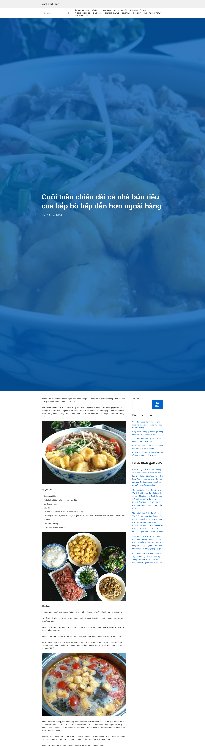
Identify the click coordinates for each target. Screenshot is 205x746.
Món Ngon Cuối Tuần (138, 10)
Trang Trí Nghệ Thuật (152, 13)
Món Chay (137, 13)
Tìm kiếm (135, 399)
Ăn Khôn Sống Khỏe (82, 13)
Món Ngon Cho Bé (81, 16)
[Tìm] (69, 13)
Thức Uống (97, 13)
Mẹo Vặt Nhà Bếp (120, 10)
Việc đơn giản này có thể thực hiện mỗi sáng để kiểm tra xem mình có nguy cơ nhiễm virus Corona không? (147, 482)
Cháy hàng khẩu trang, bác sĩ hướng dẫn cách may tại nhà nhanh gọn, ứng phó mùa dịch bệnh (147, 528)
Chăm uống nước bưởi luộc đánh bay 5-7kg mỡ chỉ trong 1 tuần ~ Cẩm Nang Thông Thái (147, 557)
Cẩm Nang (107, 10)
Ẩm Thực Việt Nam (82, 10)
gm (45, 215)
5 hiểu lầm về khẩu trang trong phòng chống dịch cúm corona (147, 505)
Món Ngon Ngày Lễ (112, 13)
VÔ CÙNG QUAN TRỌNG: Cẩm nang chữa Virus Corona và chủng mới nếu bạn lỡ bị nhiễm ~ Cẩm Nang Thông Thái (147, 473)
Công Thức (126, 13)
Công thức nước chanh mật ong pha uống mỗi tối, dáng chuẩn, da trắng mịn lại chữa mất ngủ (147, 425)
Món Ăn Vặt (96, 10)
